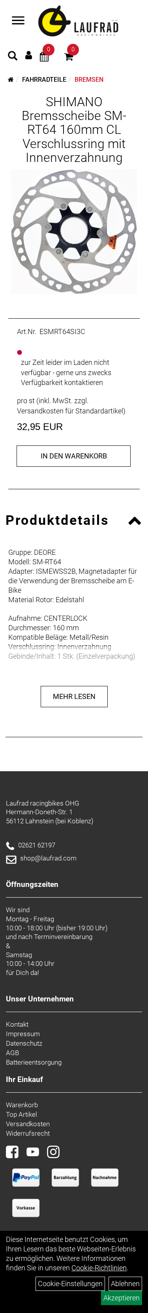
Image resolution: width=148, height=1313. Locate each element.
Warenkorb (22, 1105)
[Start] (11, 79)
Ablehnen (125, 1283)
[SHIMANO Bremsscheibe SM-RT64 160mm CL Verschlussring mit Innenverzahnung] (74, 232)
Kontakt (17, 1024)
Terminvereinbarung (63, 937)
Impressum (23, 1034)
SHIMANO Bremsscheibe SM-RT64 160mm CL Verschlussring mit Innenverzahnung (74, 129)
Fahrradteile (44, 79)
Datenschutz (24, 1043)
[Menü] (18, 21)
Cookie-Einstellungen (70, 1283)
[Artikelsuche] (12, 56)
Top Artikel (21, 1114)
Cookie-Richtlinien (99, 1268)
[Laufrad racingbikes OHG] (88, 21)
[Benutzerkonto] (28, 55)
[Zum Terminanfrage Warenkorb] (44, 58)
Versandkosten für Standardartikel (70, 411)
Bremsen (89, 79)
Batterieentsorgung (34, 1062)
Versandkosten (28, 1124)
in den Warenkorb (74, 456)
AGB (12, 1053)
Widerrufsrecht (28, 1133)
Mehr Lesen (74, 696)
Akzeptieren (121, 1298)
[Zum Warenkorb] (68, 58)
